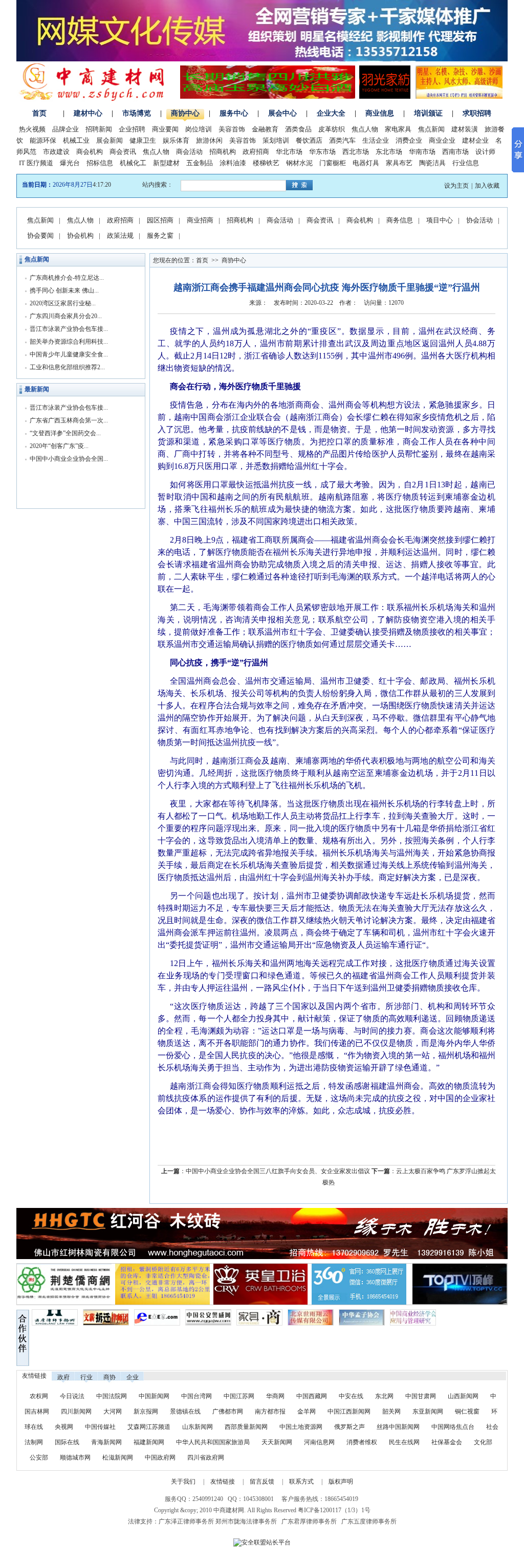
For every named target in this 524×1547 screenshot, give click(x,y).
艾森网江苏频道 (148, 1426)
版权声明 (341, 1481)
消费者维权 (361, 1442)
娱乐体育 (176, 140)
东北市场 (389, 151)
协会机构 (80, 235)
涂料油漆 (233, 163)
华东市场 (322, 151)
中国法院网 (111, 1396)
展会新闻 (109, 140)
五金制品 (199, 163)
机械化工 (133, 163)
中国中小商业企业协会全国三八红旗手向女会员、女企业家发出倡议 (278, 1171)
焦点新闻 (431, 129)
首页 (39, 113)
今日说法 (72, 1396)
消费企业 (409, 140)
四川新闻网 (76, 1411)
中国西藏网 (311, 1396)
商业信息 (379, 113)
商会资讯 (123, 151)
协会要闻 (40, 235)
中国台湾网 (196, 1396)
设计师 (485, 151)
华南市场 (422, 151)
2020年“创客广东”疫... (59, 446)
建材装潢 (464, 129)
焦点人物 (365, 129)
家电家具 (398, 129)
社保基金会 (446, 1442)
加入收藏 (487, 185)
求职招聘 (477, 113)
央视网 (64, 1426)
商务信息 (399, 220)
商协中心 (185, 113)
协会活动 (479, 220)
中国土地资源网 (300, 1426)
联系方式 (301, 1481)
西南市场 (455, 151)
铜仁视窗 (467, 1411)
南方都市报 (270, 1411)
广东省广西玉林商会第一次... (69, 420)
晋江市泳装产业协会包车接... (69, 328)
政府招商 (256, 151)
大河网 (112, 1411)
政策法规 (120, 235)
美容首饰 (232, 129)
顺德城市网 (75, 1457)
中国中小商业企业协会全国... (69, 458)
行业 (86, 1377)
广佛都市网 (227, 1411)
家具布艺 (399, 163)
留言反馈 (262, 1481)
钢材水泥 (299, 163)
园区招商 (160, 220)
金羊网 (306, 1411)
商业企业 (442, 140)
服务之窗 (160, 235)
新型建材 (166, 163)
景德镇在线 (185, 1411)
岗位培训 (198, 129)
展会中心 (282, 113)
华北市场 (289, 151)
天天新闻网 (276, 1442)
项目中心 (439, 220)
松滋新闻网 (117, 1457)
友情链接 (222, 1481)
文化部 (483, 1442)
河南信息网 (319, 1442)
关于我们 (183, 1481)
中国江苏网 (239, 1396)
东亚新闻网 (427, 1411)
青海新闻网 (106, 1442)
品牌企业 (65, 129)
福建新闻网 (149, 1442)
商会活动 (189, 151)
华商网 (275, 1396)
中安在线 (351, 1396)
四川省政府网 (205, 1457)
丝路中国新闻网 (398, 1426)
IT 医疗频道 (36, 163)
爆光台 (70, 163)
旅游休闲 (209, 140)
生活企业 (375, 140)
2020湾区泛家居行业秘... (63, 303)
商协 (109, 1377)
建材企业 (475, 140)
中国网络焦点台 (452, 1426)
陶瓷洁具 (432, 163)
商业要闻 (165, 129)
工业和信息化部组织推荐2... (67, 367)
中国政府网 (160, 1457)
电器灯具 (366, 163)
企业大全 (331, 113)
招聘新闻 (98, 129)
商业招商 (200, 220)
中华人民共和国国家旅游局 (213, 1442)
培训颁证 (428, 113)
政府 (63, 1377)
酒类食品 (298, 129)
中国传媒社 (100, 1426)
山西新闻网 (463, 1396)
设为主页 (456, 185)
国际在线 (67, 1442)
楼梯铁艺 (266, 163)
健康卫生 (142, 140)
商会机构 (89, 151)
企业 (132, 1377)
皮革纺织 (331, 129)
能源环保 (43, 140)
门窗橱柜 (332, 163)
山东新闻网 (197, 1426)
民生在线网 (404, 1442)
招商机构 (222, 151)
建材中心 (88, 113)
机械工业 (76, 140)
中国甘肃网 (420, 1396)
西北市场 (355, 151)
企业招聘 (132, 129)
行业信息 (465, 163)
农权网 (39, 1396)
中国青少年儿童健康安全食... (69, 354)
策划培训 (276, 140)
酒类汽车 (342, 140)
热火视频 (32, 129)
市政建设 (56, 151)
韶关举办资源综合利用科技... (69, 341)
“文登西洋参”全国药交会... (65, 433)
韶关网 (391, 1411)
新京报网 (146, 1411)
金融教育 (265, 129)
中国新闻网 (154, 1396)
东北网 (384, 1396)
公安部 (39, 1457)
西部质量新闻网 (246, 1426)
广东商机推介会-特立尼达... (67, 277)
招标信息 (99, 163)
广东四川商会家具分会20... (66, 316)
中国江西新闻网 (350, 1411)
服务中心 (234, 113)
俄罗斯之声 (349, 1426)
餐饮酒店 (309, 140)
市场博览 (136, 113)
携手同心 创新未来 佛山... (64, 290)
